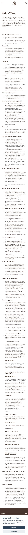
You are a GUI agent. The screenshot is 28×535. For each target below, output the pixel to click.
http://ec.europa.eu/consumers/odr (17, 497)
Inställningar (14, 531)
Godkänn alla (14, 527)
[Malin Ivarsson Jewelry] (14, 3)
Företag (3, 513)
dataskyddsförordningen (18, 328)
